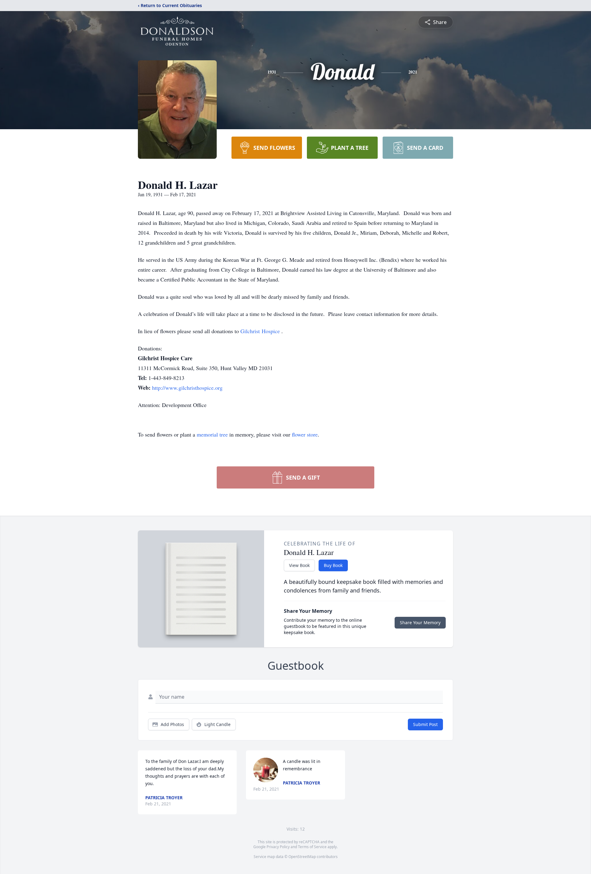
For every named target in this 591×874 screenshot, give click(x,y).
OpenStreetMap (302, 856)
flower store (305, 434)
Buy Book (333, 565)
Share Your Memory (420, 622)
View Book (299, 565)
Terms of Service (312, 846)
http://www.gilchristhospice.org (187, 387)
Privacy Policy (278, 846)
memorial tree (212, 434)
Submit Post (425, 724)
